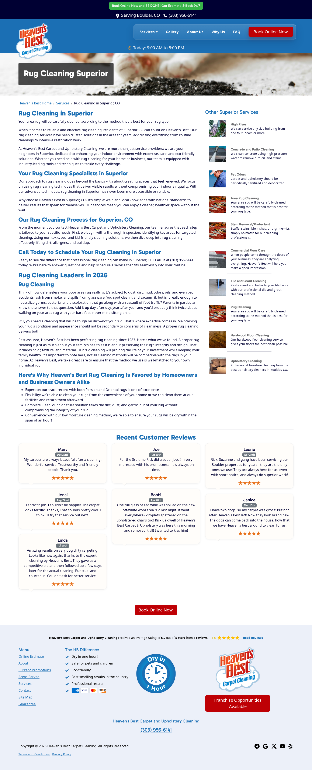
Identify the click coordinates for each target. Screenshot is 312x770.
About (23, 663)
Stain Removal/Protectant (250, 224)
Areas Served (28, 676)
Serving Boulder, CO (140, 15)
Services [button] (147, 31)
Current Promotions (34, 670)
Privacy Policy (61, 754)
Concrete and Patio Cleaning (252, 149)
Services (62, 103)
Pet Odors (238, 174)
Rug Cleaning (241, 307)
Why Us (218, 31)
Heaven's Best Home (35, 103)
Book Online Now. (270, 32)
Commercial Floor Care (248, 250)
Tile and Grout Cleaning (248, 281)
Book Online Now (156, 6)
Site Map (25, 697)
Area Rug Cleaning (245, 198)
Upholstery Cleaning (246, 361)
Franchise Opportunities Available (237, 703)
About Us (195, 31)
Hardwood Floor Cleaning (250, 335)
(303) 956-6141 (183, 15)
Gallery (172, 31)
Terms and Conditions (34, 754)
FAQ (236, 31)
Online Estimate (31, 656)
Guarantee (27, 704)
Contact (24, 690)
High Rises (238, 124)
